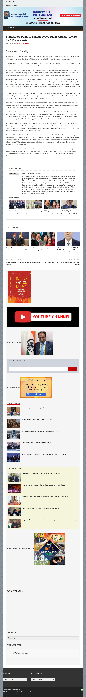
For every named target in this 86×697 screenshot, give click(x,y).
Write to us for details (9, 693)
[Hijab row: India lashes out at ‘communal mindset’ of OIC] (14, 508)
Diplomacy (56, 208)
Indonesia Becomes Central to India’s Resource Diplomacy (40, 431)
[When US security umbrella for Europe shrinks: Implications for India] (13, 454)
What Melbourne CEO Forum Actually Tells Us (15, 212)
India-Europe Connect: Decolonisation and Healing (38, 419)
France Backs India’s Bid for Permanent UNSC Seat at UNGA (42, 473)
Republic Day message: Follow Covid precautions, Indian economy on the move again (50, 520)
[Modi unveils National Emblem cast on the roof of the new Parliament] (14, 497)
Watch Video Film (15, 591)
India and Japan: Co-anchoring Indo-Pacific (35, 408)
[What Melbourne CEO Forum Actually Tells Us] (13, 443)
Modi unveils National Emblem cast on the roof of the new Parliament (45, 497)
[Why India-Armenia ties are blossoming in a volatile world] (17, 239)
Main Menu (14, 28)
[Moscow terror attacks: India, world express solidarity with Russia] (14, 485)
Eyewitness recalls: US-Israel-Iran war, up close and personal (34, 213)
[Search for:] (43, 369)
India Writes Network (19, 653)
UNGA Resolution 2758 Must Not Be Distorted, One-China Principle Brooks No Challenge (67, 250)
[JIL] (82, 689)
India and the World (19, 208)
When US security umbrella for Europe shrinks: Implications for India (44, 454)
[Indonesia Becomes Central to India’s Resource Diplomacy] (13, 431)
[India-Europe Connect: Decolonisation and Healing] (13, 419)
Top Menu (11, 2)
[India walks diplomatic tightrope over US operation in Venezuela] (43, 239)
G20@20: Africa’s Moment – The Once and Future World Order (69, 213)
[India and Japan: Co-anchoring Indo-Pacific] (13, 408)
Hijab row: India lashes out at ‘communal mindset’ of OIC (41, 508)
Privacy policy (19, 693)
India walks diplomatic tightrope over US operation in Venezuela (51, 213)
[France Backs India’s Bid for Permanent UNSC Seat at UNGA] (14, 473)
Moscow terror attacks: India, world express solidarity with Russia (44, 485)
